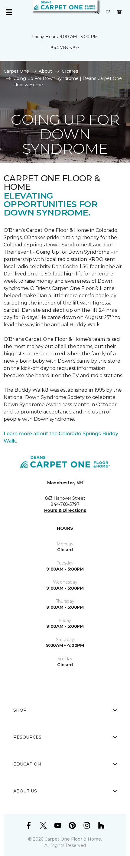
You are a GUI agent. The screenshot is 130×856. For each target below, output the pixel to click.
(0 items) (119, 12)
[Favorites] (108, 12)
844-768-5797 (65, 48)
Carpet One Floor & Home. (73, 839)
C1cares (70, 71)
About (45, 71)
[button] (96, 12)
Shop (20, 710)
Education (27, 764)
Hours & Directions (65, 510)
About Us (25, 791)
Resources (27, 737)
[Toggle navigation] (9, 12)
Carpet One (16, 71)
